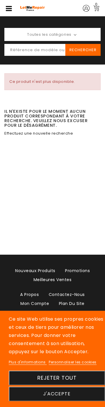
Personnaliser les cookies (73, 362)
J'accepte (57, 393)
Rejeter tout (57, 377)
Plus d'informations (28, 362)
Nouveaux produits (35, 271)
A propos (29, 294)
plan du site (72, 303)
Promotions (77, 271)
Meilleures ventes (53, 280)
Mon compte (34, 303)
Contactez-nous (67, 294)
